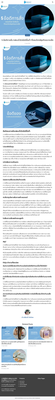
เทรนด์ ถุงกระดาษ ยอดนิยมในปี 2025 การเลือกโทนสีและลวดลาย (40, 343)
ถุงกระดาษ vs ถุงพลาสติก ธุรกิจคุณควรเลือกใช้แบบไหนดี (13, 343)
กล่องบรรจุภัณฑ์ (23, 384)
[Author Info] (27, 314)
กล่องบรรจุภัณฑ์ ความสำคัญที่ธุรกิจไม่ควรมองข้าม (13, 365)
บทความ (28, 35)
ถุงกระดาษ (22, 381)
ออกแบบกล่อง (23, 386)
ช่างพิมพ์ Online (27, 317)
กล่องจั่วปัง (22, 382)
